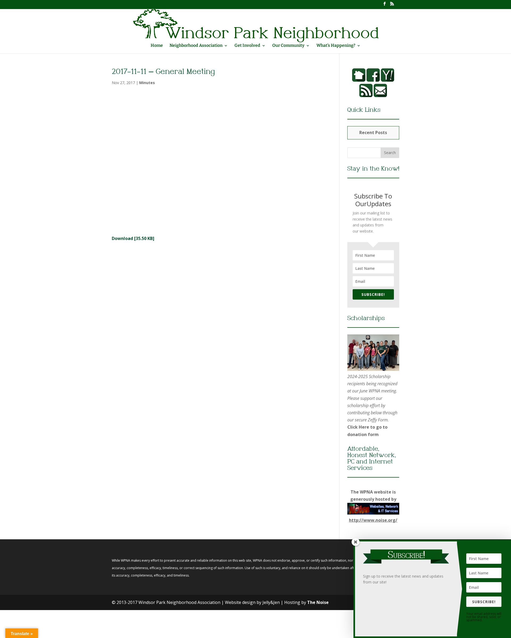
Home (157, 46)
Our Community (288, 46)
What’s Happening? (335, 46)
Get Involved (247, 46)
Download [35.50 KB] (133, 238)
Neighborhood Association (196, 46)
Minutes (147, 82)
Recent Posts (373, 132)
